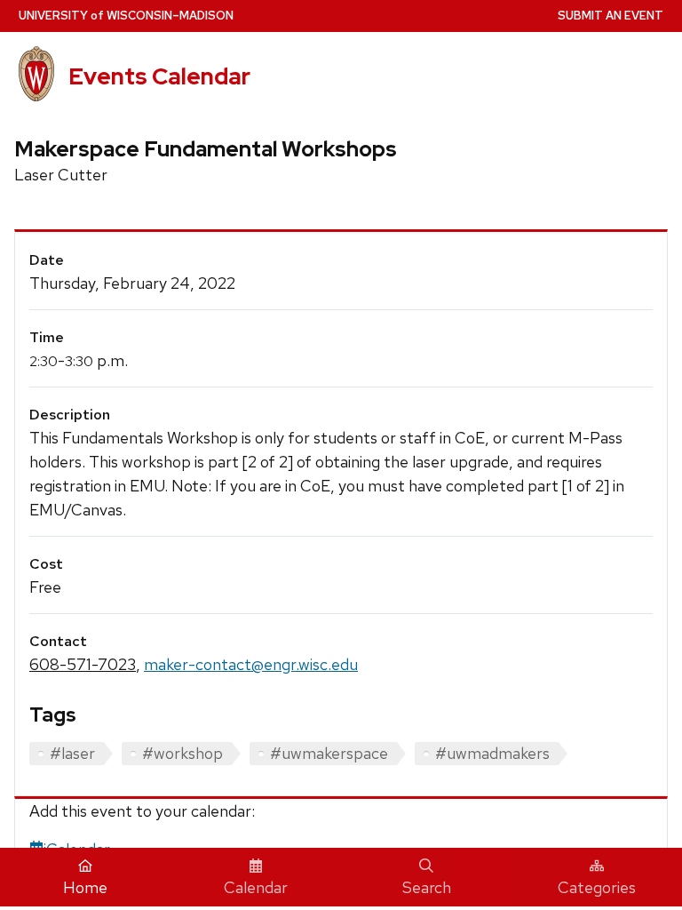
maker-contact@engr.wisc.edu (251, 664)
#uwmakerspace (329, 753)
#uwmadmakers (492, 753)
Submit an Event (610, 15)
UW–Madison (126, 15)
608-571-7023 (82, 664)
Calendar (256, 887)
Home (85, 887)
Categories (597, 887)
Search (426, 887)
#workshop (182, 753)
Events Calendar (159, 76)
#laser (72, 753)
